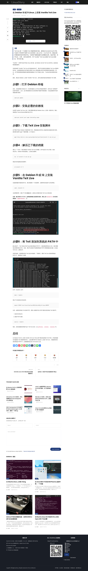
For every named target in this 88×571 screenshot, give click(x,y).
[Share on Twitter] (7, 31)
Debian (68, 543)
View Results (73, 557)
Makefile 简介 (73, 70)
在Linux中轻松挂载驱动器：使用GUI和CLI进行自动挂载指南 (19, 518)
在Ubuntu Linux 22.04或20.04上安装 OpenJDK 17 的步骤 (47, 518)
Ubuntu (68, 550)
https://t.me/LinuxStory (53, 541)
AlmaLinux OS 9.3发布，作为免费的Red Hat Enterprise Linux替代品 (14, 398)
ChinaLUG (72, 568)
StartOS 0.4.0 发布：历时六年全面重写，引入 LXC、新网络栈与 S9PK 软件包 (22, 541)
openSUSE (68, 544)
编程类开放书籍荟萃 (74, 48)
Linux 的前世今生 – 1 (74, 81)
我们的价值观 (66, 568)
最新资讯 (38, 2)
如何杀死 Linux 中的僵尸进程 (75, 53)
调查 (68, 2)
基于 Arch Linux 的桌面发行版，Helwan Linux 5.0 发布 (17, 543)
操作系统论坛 (78, 568)
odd (30, 41)
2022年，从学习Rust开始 (75, 58)
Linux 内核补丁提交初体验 (75, 78)
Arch (67, 547)
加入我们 (61, 568)
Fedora (68, 546)
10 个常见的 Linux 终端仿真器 (71, 103)
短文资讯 (19, 9)
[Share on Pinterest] (7, 35)
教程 (14, 9)
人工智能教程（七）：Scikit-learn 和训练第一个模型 (17, 547)
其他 (67, 552)
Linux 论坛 (46, 2)
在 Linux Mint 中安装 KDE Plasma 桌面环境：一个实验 (48, 483)
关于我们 (57, 568)
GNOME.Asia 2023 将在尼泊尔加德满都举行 (23, 372)
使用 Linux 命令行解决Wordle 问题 (74, 65)
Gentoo (68, 549)
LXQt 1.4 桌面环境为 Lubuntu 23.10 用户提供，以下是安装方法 (43, 388)
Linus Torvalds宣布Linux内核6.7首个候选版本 (43, 409)
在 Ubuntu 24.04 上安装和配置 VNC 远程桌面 (14, 388)
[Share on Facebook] (7, 27)
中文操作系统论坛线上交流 (69, 12)
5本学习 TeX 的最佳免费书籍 (75, 75)
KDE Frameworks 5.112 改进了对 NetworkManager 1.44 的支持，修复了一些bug (14, 408)
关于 (62, 2)
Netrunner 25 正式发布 (11, 545)
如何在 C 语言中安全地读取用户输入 (47, 372)
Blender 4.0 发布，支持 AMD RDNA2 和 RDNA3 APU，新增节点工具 (43, 398)
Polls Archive (67, 559)
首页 (32, 2)
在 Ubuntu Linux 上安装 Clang (16, 482)
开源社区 (55, 2)
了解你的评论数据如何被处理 (29, 451)
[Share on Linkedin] (7, 39)
